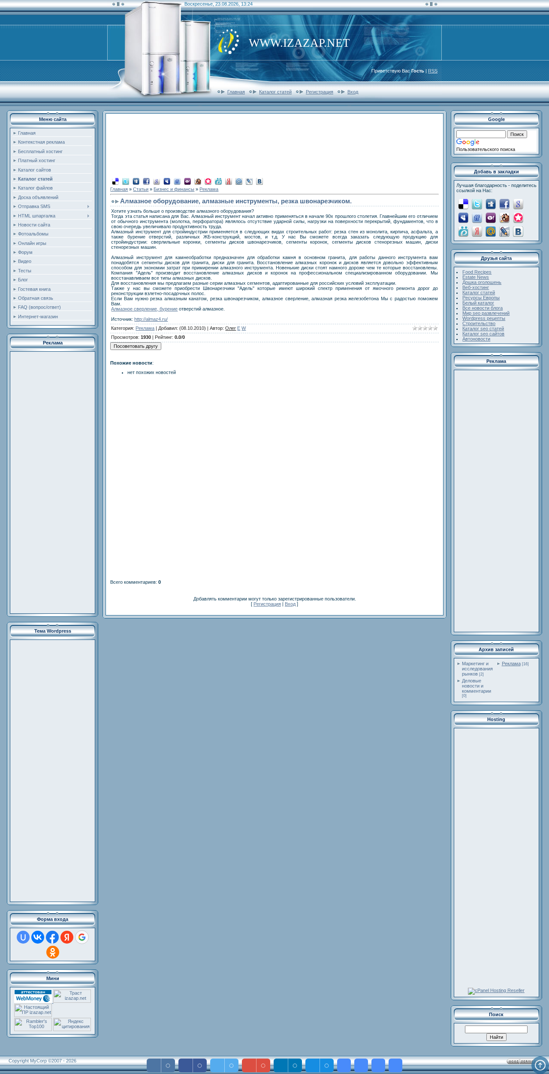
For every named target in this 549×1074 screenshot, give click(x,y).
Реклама (208, 189)
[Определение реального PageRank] (33, 1015)
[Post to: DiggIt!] (136, 181)
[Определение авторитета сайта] (72, 1001)
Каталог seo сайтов (483, 333)
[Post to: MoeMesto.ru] (218, 181)
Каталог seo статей (483, 328)
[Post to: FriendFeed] (177, 181)
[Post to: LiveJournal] (249, 181)
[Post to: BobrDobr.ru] (198, 181)
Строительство (478, 323)
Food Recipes (477, 272)
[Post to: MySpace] (167, 181)
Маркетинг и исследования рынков (477, 668)
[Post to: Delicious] (115, 181)
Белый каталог (478, 302)
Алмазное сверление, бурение (144, 308)
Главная (236, 91)
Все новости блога (482, 308)
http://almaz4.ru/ (151, 319)
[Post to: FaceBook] (146, 181)
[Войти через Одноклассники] (52, 952)
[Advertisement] (52, 482)
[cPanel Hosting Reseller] (496, 990)
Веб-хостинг (475, 287)
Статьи (140, 189)
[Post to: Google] (156, 181)
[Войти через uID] (23, 937)
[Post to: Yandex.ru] (228, 181)
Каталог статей (275, 91)
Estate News (475, 277)
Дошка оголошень (481, 282)
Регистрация (319, 91)
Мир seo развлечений (486, 313)
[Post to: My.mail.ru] (239, 181)
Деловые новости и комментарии (476, 686)
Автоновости (476, 338)
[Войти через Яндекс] (66, 937)
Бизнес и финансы (174, 189)
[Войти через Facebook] (52, 937)
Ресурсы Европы (481, 297)
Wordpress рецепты (483, 318)
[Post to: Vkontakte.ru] (259, 181)
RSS (432, 70)
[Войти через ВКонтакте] (37, 937)
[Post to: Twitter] (126, 181)
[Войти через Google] (82, 937)
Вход (352, 91)
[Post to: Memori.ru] (208, 181)
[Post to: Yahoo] (187, 181)
